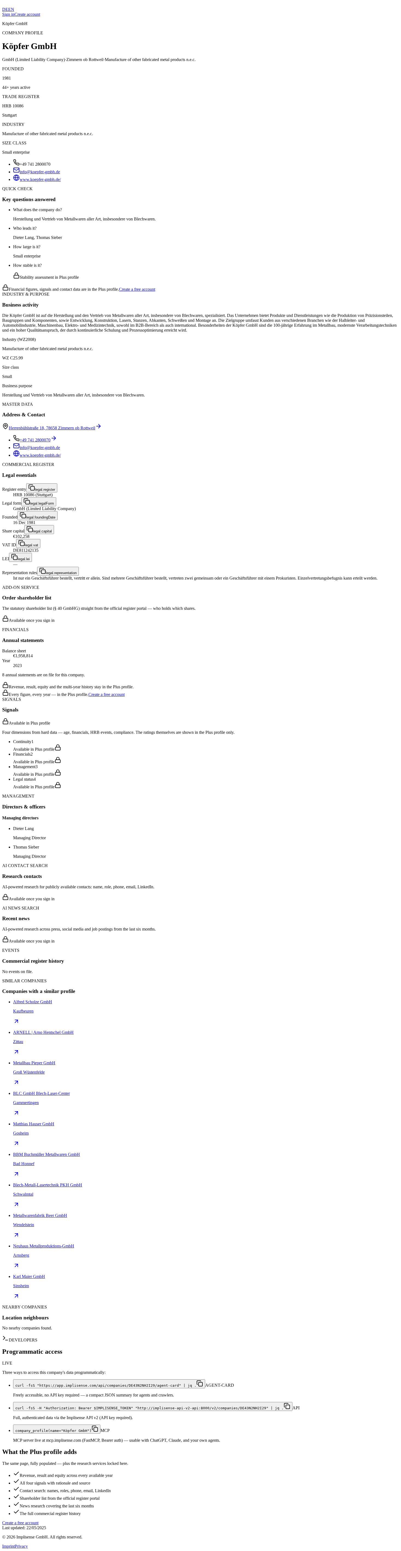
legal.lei (24, 559)
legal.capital (42, 531)
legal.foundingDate (40, 517)
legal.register (45, 489)
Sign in (8, 14)
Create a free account (137, 289)
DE (5, 9)
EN (11, 9)
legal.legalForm (42, 503)
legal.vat (31, 545)
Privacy (21, 1546)
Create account (27, 14)
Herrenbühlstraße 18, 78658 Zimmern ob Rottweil (52, 428)
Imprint (8, 1546)
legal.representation (61, 573)
